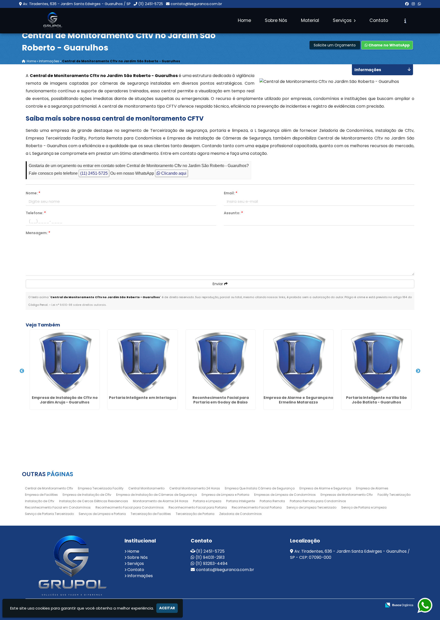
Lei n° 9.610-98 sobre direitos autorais (78, 305)
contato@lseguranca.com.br (196, 3)
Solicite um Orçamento (335, 45)
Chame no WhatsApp (389, 45)
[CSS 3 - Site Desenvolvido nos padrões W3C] (349, 605)
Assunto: (233, 213)
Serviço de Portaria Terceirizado (49, 514)
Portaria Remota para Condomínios (318, 501)
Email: (230, 193)
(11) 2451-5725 (150, 3)
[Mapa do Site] (318, 605)
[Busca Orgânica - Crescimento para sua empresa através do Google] (399, 605)
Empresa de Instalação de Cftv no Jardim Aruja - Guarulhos (65, 400)
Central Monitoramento (146, 488)
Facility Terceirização (394, 494)
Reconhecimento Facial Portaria (257, 507)
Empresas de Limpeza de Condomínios (285, 494)
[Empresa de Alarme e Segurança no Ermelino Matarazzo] (298, 362)
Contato (378, 20)
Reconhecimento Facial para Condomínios (129, 507)
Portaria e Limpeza (207, 501)
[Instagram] (413, 3)
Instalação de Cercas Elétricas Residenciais (93, 501)
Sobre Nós (276, 20)
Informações (140, 576)
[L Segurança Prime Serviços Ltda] (71, 565)
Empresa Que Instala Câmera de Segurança (260, 488)
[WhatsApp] (419, 3)
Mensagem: (38, 232)
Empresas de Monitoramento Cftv (347, 494)
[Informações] (405, 20)
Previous (21, 371)
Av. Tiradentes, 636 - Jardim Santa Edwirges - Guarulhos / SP (77, 3)
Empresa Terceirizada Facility (100, 488)
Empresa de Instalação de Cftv (87, 494)
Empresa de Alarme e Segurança (325, 488)
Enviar (218, 283)
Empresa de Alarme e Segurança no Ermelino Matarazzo (298, 400)
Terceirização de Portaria (195, 514)
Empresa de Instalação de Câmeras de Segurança (156, 494)
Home (244, 20)
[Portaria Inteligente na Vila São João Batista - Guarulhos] (376, 362)
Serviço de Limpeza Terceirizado (311, 507)
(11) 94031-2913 (210, 557)
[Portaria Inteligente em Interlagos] (142, 362)
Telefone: (36, 213)
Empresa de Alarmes (372, 488)
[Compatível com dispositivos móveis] (367, 605)
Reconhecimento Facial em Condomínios (58, 507)
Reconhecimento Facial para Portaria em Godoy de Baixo (221, 400)
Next (418, 371)
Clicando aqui (173, 173)
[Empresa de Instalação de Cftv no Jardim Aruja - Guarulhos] (65, 362)
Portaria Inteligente (240, 501)
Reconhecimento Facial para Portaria (198, 507)
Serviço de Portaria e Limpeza (364, 507)
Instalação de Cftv (39, 501)
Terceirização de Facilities (151, 514)
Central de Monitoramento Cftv (49, 488)
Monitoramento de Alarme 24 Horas (160, 501)
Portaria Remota (272, 501)
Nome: (33, 193)
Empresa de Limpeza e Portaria (225, 494)
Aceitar (167, 608)
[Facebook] (407, 3)
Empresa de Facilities (41, 494)
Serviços (343, 20)
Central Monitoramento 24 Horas (194, 488)
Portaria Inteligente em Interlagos (142, 397)
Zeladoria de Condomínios (240, 514)
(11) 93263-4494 (212, 563)
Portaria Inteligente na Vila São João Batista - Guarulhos (376, 400)
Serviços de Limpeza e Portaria (102, 514)
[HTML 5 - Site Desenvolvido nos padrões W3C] (331, 605)
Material (310, 20)
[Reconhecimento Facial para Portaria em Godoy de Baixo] (220, 362)
